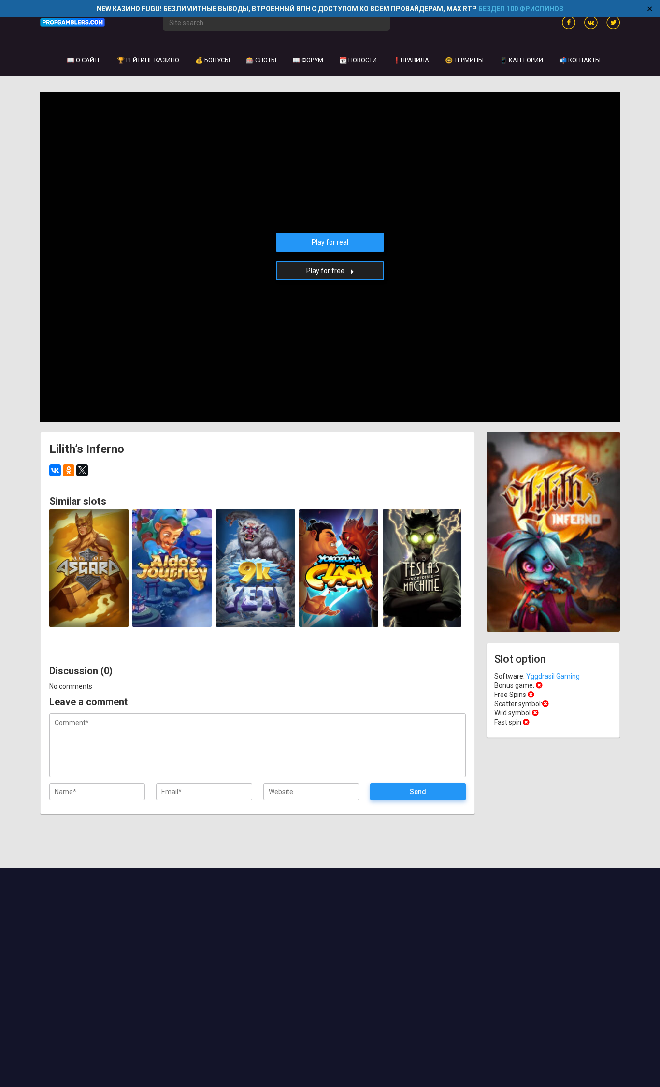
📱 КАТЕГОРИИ (521, 60)
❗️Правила (411, 60)
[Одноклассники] (68, 470)
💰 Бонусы (212, 60)
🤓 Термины (464, 60)
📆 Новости (358, 60)
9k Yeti (255, 616)
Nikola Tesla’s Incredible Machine (421, 612)
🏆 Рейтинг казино (148, 60)
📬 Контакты (580, 60)
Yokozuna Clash (338, 616)
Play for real (330, 242)
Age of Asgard (89, 616)
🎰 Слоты (261, 60)
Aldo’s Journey (172, 616)
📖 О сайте (84, 60)
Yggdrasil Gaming (88, 520)
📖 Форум (307, 60)
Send (418, 792)
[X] (82, 470)
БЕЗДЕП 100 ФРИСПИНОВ (520, 9)
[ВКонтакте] (55, 470)
